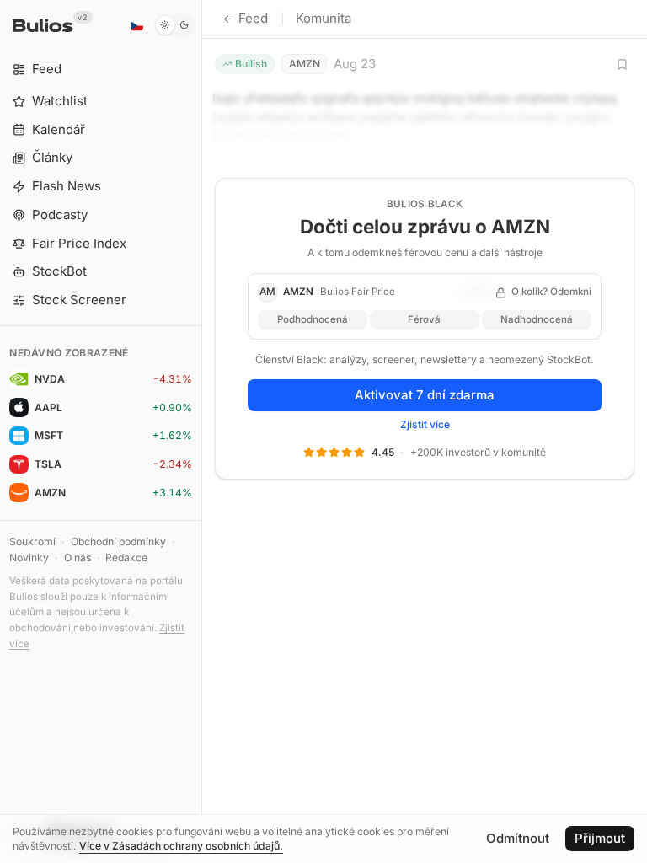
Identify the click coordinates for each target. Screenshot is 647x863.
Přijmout (600, 838)
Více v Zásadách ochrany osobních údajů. (181, 845)
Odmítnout (517, 838)
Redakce (126, 557)
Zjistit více (425, 424)
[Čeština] (136, 25)
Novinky (29, 557)
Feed (253, 18)
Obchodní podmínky (118, 541)
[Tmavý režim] (174, 25)
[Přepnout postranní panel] (201, 431)
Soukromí (32, 541)
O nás (77, 557)
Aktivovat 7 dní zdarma (425, 395)
